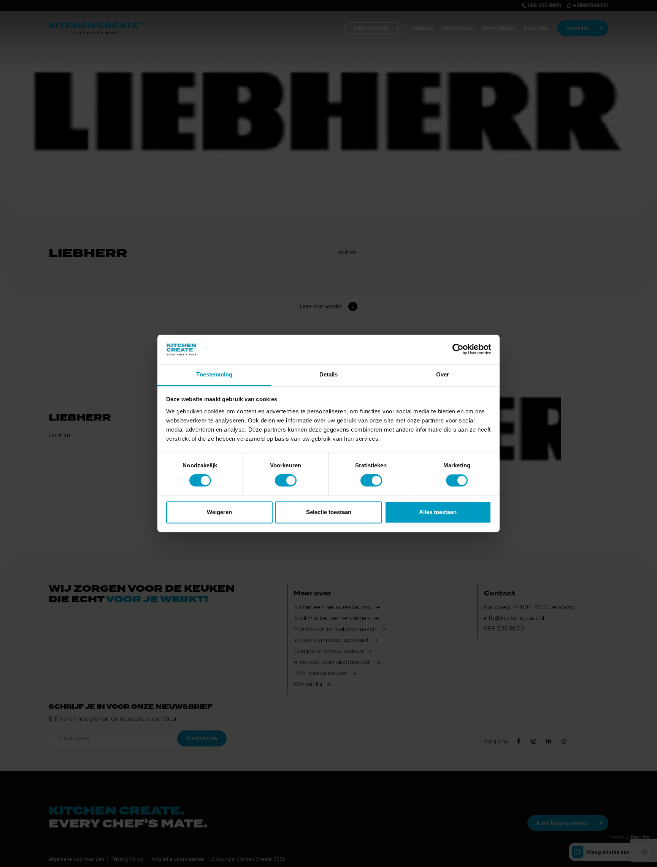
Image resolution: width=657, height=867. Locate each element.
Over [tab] (442, 374)
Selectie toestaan (328, 512)
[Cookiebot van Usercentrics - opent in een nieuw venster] (458, 349)
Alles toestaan (438, 512)
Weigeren (219, 512)
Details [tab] (328, 374)
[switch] (286, 481)
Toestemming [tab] (214, 374)
